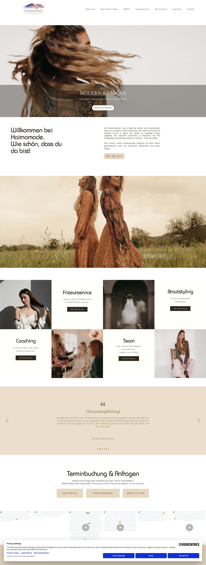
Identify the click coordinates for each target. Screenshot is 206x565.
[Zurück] (7, 420)
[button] (103, 107)
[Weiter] (199, 420)
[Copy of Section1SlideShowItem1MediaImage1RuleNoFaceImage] (99, 448)
